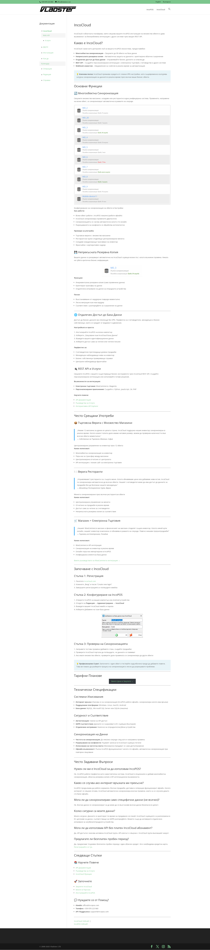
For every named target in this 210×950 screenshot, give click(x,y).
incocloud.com (90, 581)
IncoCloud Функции (84, 874)
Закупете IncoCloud (84, 886)
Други (45, 47)
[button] (169, 11)
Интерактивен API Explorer (87, 406)
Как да (45, 58)
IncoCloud (161, 10)
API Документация (83, 400)
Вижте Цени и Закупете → (122, 681)
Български (167, 2)
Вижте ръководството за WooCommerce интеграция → (97, 560)
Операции (47, 69)
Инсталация (48, 53)
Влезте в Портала (83, 890)
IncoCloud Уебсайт (81, 921)
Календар (45, 63)
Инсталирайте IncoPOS (85, 893)
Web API (46, 35)
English (158, 2)
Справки (46, 80)
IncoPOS (150, 10)
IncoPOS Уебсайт (81, 924)
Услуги (48, 40)
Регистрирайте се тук (83, 847)
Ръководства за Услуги (85, 403)
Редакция (47, 74)
